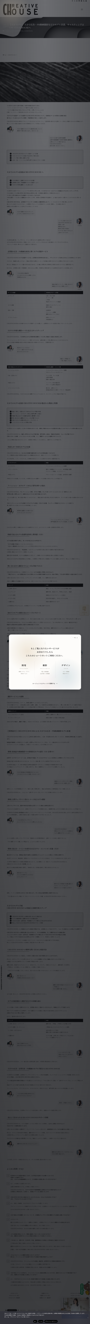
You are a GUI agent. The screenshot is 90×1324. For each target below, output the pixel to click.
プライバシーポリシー (51, 1321)
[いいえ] (88, 1317)
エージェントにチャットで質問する (45, 683)
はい (35, 1321)
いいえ (41, 1321)
